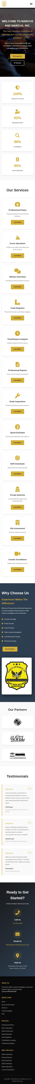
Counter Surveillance (8, 1069)
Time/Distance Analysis (9, 1040)
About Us (4, 1008)
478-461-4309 (17, 923)
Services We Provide (8, 1005)
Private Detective (7, 1057)
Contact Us (18, 56)
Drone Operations (7, 1028)
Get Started (10, 649)
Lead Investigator (7, 1011)
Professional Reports (8, 1043)
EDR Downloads (7, 1063)
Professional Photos (8, 1025)
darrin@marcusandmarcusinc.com (17, 945)
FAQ (3, 1014)
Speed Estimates (7, 1034)
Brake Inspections (7, 1054)
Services (18, 63)
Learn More (17, 222)
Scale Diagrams (6, 1037)
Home (3, 1001)
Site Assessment (7, 1060)
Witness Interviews (7, 1031)
